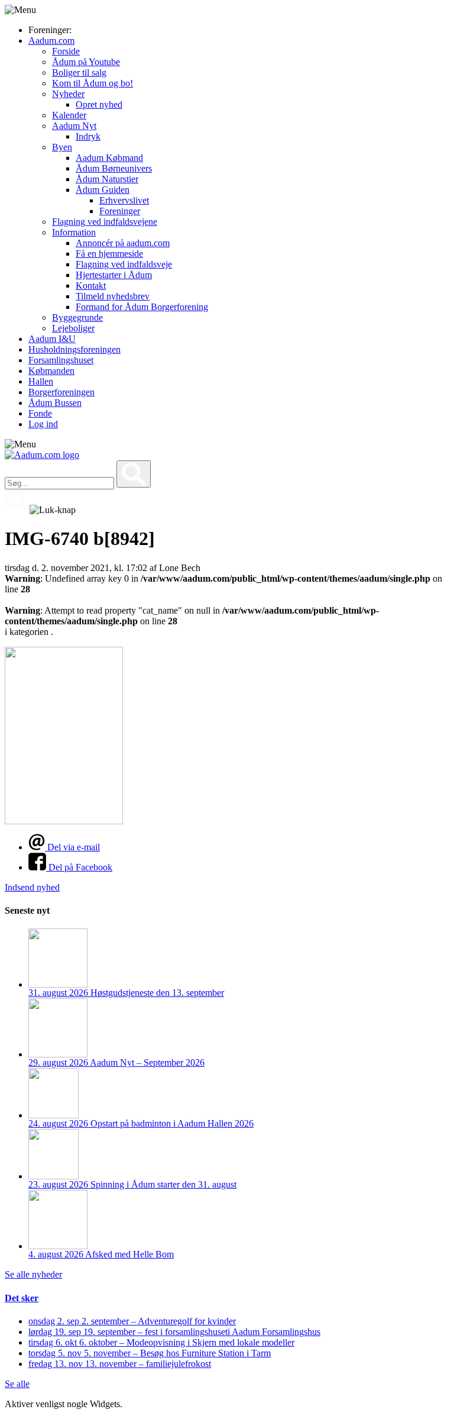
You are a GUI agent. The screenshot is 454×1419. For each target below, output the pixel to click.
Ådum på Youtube (86, 62)
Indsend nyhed (32, 887)
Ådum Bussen (55, 403)
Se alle (17, 1384)
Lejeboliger (73, 328)
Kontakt (91, 285)
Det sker (21, 1298)
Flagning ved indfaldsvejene (104, 222)
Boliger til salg (79, 72)
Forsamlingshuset (60, 360)
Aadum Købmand (109, 158)
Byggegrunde (77, 317)
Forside (66, 51)
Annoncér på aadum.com (123, 243)
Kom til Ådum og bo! (92, 83)
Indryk (88, 136)
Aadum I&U (52, 339)
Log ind (43, 424)
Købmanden (51, 371)
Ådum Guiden (102, 190)
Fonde (40, 413)
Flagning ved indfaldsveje (124, 264)
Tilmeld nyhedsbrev (113, 296)
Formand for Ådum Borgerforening (142, 307)
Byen (62, 147)
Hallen (40, 381)
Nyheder (68, 94)
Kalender (69, 115)
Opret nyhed (99, 104)
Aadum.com (51, 41)
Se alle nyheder (33, 1274)
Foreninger (119, 211)
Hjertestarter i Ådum (114, 275)
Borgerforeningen (61, 392)
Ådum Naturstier (107, 179)
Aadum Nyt (74, 126)
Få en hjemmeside (109, 254)
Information (74, 232)
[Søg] (133, 474)
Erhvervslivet (124, 200)
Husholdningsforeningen (74, 349)
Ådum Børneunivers (114, 168)
